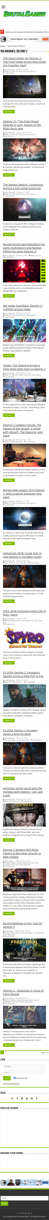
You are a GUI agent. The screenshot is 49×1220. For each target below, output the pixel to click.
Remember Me (21, 1078)
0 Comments (9, 73)
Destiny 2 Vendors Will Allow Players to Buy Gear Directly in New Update (22, 853)
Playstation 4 (7, 864)
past (36, 863)
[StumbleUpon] (32, 1098)
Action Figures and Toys (13, 620)
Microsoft (26, 863)
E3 (5, 740)
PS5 (16, 71)
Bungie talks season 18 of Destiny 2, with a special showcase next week (24, 493)
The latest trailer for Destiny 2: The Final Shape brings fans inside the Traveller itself (24, 62)
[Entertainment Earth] (24, 39)
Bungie (7, 863)
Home (2, 46)
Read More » (9, 112)
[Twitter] (22, 1098)
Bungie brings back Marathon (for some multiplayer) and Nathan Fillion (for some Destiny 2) (24, 248)
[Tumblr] (37, 1098)
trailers (21, 375)
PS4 (13, 71)
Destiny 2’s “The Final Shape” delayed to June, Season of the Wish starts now (22, 125)
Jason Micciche (10, 69)
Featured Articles (22, 1000)
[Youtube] (27, 1098)
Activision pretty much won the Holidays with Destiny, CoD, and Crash (23, 792)
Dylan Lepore (9, 861)
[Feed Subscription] (48, 51)
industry (19, 863)
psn (17, 864)
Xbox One (22, 71)
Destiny (13, 863)
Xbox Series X (31, 71)
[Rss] (12, 1098)
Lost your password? (11, 1084)
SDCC (36, 620)
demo (12, 933)
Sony (21, 864)
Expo (6, 563)
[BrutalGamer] (24, 13)
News (7, 71)
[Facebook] (17, 1098)
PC (10, 71)
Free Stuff (25, 933)
